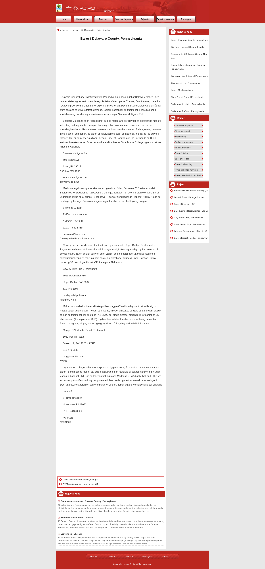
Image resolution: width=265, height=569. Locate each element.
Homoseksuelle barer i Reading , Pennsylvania (190, 190)
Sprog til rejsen (182, 159)
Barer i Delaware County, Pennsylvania (190, 40)
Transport (103, 19)
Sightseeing (180, 136)
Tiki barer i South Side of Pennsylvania (189, 76)
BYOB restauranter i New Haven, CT (81, 484)
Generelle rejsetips (184, 125)
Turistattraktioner (183, 147)
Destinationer (82, 19)
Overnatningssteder (124, 19)
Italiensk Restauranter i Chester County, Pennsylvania (190, 231)
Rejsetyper (186, 19)
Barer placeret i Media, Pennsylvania (190, 238)
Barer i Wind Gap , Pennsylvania (189, 224)
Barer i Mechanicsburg (182, 90)
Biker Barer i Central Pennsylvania (187, 97)
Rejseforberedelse (166, 19)
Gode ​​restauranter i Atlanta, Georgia (81, 479)
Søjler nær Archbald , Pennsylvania (188, 104)
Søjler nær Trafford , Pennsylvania (187, 111)
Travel (65, 30)
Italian (165, 556)
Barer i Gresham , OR (184, 204)
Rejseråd (145, 19)
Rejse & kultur (103, 30)
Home (63, 19)
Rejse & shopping (183, 164)
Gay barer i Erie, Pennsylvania (185, 83)
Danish (129, 556)
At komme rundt (182, 131)
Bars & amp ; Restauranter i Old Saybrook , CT (190, 211)
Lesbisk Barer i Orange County (189, 197)
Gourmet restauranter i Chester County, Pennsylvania (89, 501)
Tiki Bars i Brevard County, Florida (187, 47)
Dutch (112, 556)
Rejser (75, 30)
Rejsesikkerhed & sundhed (188, 175)
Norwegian (147, 556)
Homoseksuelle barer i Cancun (77, 517)
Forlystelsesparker (184, 142)
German (94, 556)
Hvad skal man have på (186, 170)
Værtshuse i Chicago (72, 534)
